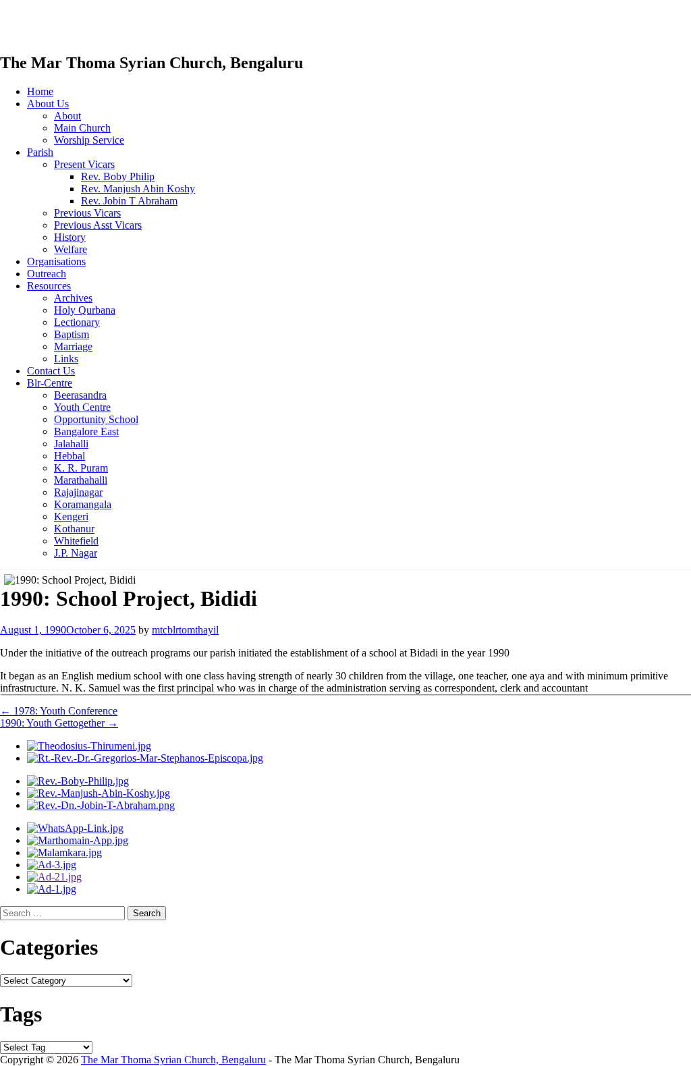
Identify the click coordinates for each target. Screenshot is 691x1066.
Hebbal (69, 455)
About (67, 115)
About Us (48, 103)
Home (40, 91)
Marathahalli (80, 480)
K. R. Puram (81, 468)
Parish (40, 152)
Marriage (73, 346)
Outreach (46, 273)
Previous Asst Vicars (98, 225)
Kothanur (74, 528)
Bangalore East (86, 431)
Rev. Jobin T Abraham (129, 200)
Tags (21, 1014)
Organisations (56, 261)
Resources (49, 285)
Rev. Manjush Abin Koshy (138, 188)
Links (66, 358)
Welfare (70, 249)
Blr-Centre (49, 383)
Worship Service (89, 140)
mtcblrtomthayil (185, 630)
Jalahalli (71, 443)
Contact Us (51, 370)
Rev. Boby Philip (118, 176)
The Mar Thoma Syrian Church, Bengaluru (173, 1059)
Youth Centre (82, 407)
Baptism (71, 334)
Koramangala (82, 504)
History (70, 237)
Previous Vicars (87, 213)
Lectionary (77, 322)
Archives (73, 298)
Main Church (82, 128)
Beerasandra (80, 395)
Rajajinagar (78, 492)
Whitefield (76, 540)
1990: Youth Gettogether (59, 723)
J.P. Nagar (75, 553)
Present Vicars (84, 164)
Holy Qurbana (84, 310)
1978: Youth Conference (58, 711)
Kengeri (71, 516)
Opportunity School (96, 419)
